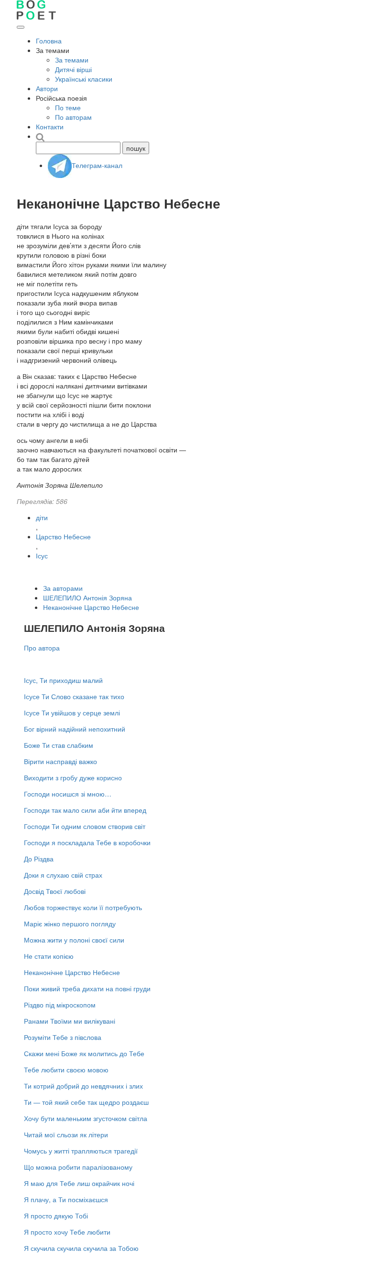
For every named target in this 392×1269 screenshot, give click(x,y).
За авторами (63, 588)
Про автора (42, 647)
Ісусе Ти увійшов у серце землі (72, 712)
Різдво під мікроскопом (60, 1004)
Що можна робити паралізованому (78, 1167)
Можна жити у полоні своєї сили (74, 939)
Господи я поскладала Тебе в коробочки (87, 842)
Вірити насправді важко (60, 761)
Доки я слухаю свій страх (63, 875)
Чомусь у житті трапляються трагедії (81, 1150)
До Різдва (39, 858)
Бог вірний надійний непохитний (74, 729)
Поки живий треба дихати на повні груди (87, 988)
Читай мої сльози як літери (66, 1134)
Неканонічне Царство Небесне (91, 607)
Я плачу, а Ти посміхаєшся (66, 1199)
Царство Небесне (63, 536)
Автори (47, 88)
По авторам (73, 117)
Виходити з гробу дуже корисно (73, 777)
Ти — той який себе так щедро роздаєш (86, 1102)
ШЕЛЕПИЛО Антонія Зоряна (87, 597)
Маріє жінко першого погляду (70, 923)
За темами (71, 59)
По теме (68, 107)
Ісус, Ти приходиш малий (63, 680)
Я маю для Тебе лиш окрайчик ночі (79, 1183)
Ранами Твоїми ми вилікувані (69, 1021)
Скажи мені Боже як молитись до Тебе (84, 1053)
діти (42, 517)
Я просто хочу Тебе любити (67, 1232)
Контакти (50, 126)
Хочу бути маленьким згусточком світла (85, 1118)
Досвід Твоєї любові (55, 891)
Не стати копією (49, 956)
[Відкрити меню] (20, 27)
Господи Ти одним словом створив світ (84, 826)
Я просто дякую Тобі (56, 1215)
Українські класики (83, 79)
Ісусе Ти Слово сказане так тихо (74, 696)
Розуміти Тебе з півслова (62, 1037)
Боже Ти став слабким (58, 745)
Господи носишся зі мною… (67, 793)
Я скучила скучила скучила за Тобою (81, 1248)
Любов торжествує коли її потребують (83, 907)
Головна (49, 40)
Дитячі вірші (73, 69)
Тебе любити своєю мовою (66, 1069)
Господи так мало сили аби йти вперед (85, 810)
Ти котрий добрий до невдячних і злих (83, 1086)
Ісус (42, 555)
